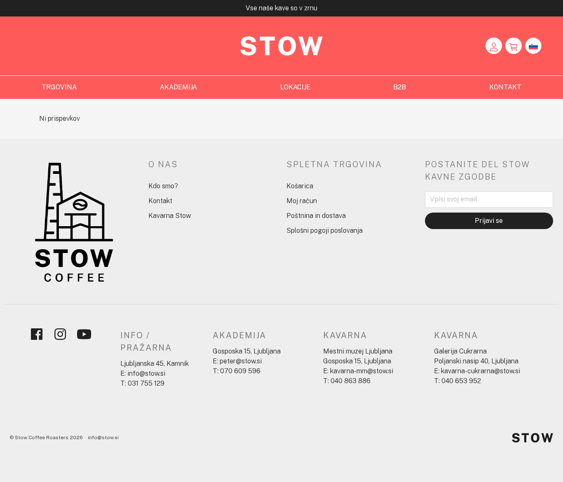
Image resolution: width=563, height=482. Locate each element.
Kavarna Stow (169, 216)
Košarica (299, 186)
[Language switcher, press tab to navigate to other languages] (533, 45)
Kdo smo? (163, 186)
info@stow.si (103, 437)
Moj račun (301, 201)
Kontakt (160, 201)
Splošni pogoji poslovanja (324, 230)
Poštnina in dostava (316, 216)
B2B (399, 87)
